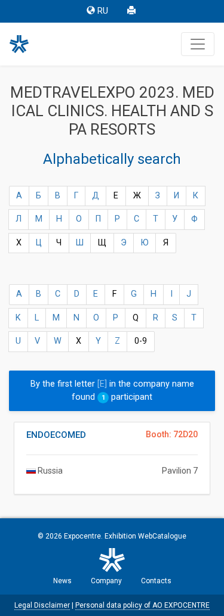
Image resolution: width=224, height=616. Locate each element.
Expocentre (82, 536)
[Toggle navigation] (197, 44)
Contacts (156, 581)
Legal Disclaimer (42, 605)
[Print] (133, 11)
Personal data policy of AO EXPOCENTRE (142, 605)
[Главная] (24, 44)
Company (106, 581)
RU (102, 11)
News (62, 581)
